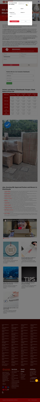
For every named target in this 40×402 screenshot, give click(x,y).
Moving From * (12, 12)
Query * (11, 16)
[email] (36, 379)
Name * (11, 8)
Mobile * (22, 8)
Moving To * (23, 12)
